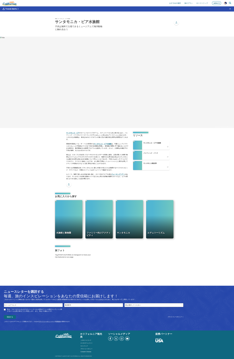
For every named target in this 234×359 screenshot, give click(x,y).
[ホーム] (9, 3)
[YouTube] (176, 254)
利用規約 (58, 321)
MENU (216, 3)
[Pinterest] (173, 254)
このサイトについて (86, 340)
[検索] (230, 3)
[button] (176, 22)
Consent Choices (86, 352)
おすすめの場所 (175, 3)
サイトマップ (84, 346)
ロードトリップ (202, 3)
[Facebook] (110, 338)
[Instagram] (171, 254)
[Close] (231, 9)
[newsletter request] (127, 338)
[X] (116, 338)
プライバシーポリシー (175, 317)
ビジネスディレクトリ (86, 343)
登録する (10, 317)
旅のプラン (188, 3)
